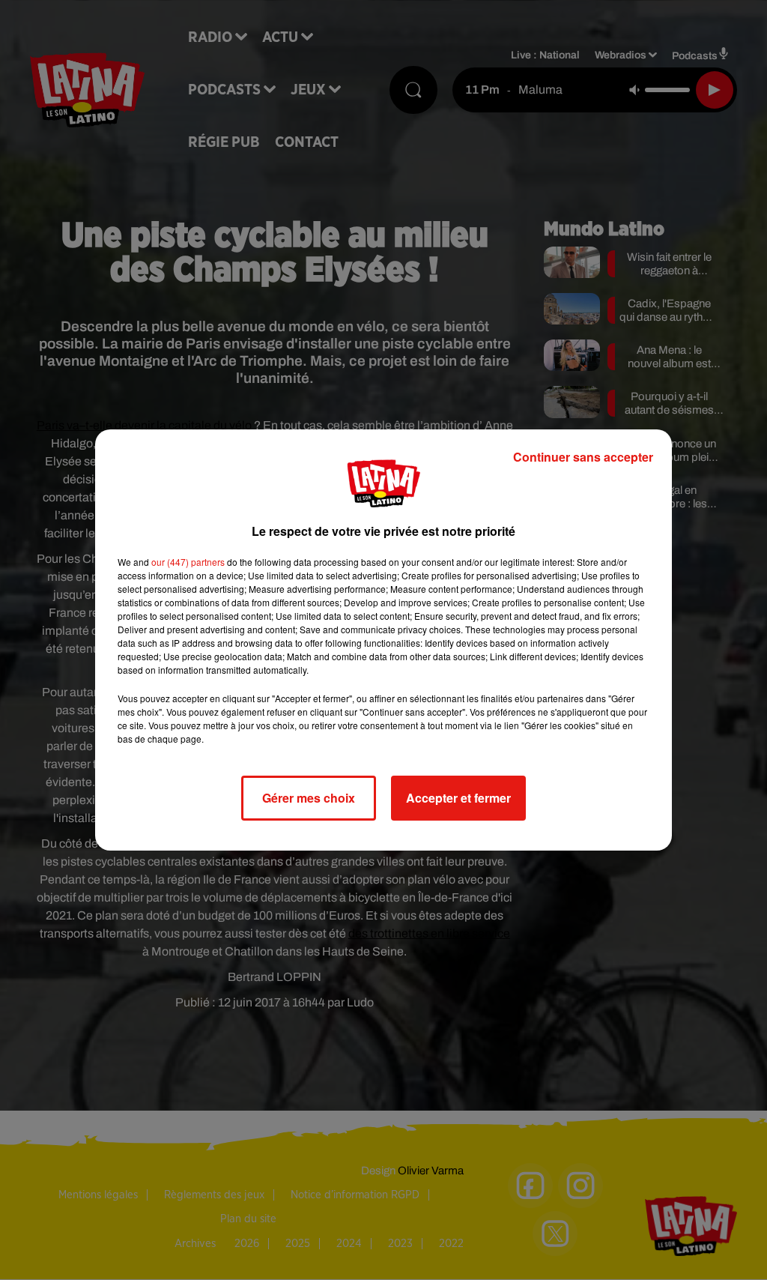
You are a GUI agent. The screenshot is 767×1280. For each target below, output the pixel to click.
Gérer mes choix (308, 797)
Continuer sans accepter (583, 456)
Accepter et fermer (458, 797)
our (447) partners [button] (188, 561)
